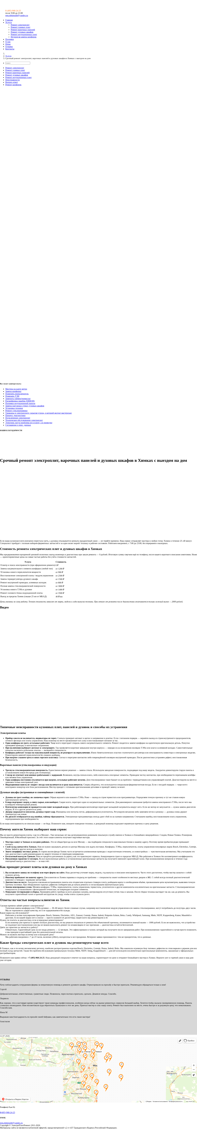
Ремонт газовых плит (20, 27)
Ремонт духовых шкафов (22, 32)
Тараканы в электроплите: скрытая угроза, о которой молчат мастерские (38, 413)
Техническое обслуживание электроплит (24, 420)
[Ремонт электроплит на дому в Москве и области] (24, 6)
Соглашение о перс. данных (18, 425)
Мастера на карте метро (16, 389)
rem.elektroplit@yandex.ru (16, 15)
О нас (8, 42)
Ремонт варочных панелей (23, 30)
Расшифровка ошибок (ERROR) (20, 401)
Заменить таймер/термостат (18, 398)
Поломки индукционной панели (20, 403)
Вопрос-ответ (11, 82)
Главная (9, 20)
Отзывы (9, 46)
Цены (8, 44)
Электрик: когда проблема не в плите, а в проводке (28, 423)
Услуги (8, 22)
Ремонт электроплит (20, 25)
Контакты (9, 49)
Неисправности (12, 80)
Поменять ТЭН (12, 396)
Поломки (9, 39)
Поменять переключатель (17, 394)
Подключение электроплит (17, 418)
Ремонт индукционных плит (24, 34)
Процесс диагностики (15, 415)
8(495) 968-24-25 (7, 1112)
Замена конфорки (13, 391)
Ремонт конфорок (13, 85)
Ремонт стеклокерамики (16, 410)
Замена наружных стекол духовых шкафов (24, 406)
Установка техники (14, 408)
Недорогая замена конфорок (23, 37)
